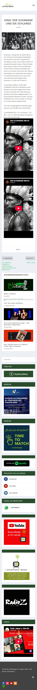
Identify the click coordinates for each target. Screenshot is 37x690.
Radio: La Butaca (10, 294)
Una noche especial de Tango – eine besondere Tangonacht (17, 324)
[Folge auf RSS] (15, 683)
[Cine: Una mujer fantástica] (18, 299)
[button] (3, 686)
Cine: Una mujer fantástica (13, 303)
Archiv (18, 27)
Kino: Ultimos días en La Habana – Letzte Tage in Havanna (16, 345)
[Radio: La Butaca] (18, 285)
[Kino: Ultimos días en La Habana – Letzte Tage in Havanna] (18, 336)
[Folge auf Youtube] (11, 683)
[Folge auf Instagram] (7, 683)
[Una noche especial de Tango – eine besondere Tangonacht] (18, 314)
